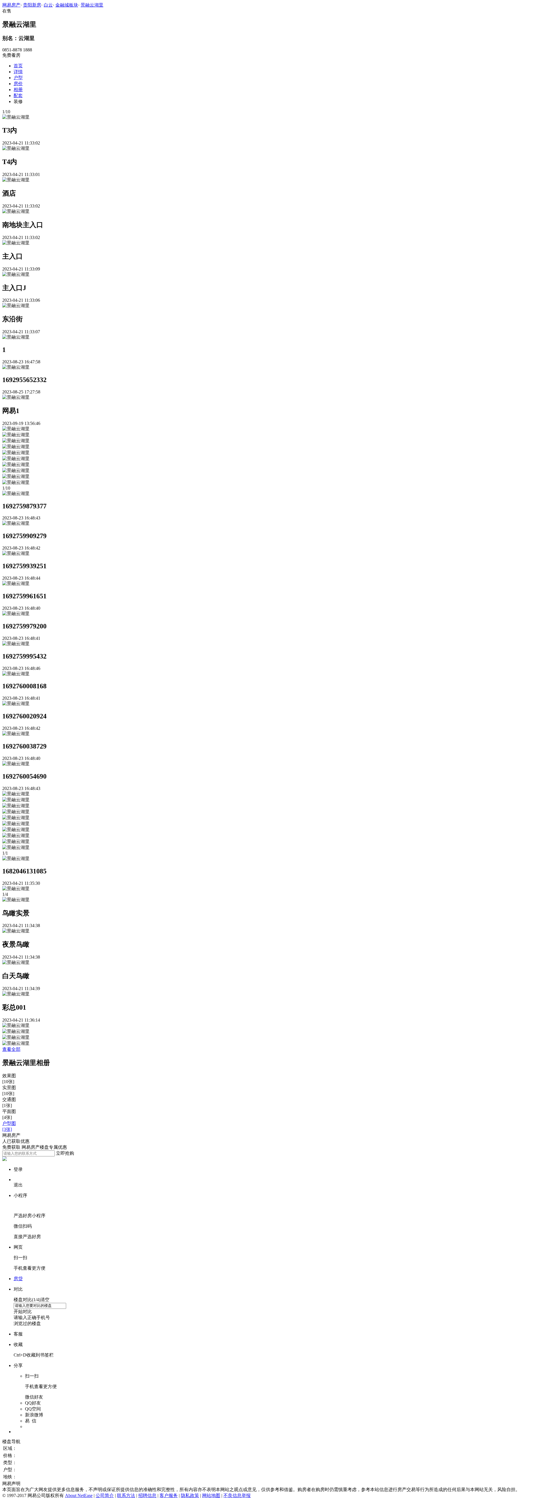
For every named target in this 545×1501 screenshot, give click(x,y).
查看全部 (11, 1049)
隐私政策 (190, 1495)
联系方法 (126, 1495)
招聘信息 (147, 1495)
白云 (48, 5)
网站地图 (211, 1495)
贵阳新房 (32, 5)
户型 (18, 77)
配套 (18, 95)
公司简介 (105, 1495)
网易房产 (11, 5)
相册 (18, 89)
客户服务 (169, 1495)
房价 (18, 83)
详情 (18, 71)
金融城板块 (66, 5)
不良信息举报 (237, 1495)
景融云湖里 (92, 5)
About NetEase (79, 1495)
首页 (18, 65)
